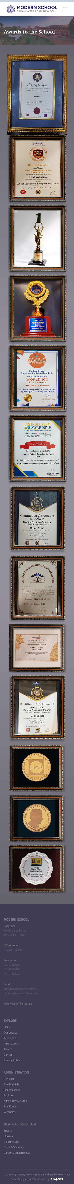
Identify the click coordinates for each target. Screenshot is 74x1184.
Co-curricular (11, 1141)
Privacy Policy (12, 1060)
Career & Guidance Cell (17, 1152)
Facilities (9, 1095)
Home (7, 1027)
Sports (8, 1130)
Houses (8, 1136)
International (11, 1043)
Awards (8, 1049)
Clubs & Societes (14, 1147)
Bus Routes (11, 1106)
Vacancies (10, 1112)
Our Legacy (10, 1032)
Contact (8, 1054)
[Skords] (56, 1179)
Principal (9, 1079)
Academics (10, 1038)
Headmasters (12, 1090)
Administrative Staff (15, 1101)
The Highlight (12, 1084)
